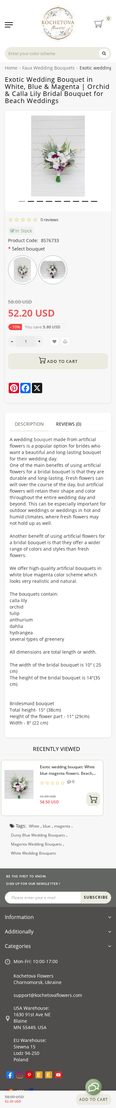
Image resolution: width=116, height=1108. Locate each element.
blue (47, 826)
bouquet (43, 439)
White (34, 826)
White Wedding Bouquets (33, 853)
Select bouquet (28, 248)
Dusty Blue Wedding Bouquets (38, 835)
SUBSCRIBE (96, 897)
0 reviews (48, 220)
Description (29, 424)
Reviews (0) (68, 424)
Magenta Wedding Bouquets (36, 844)
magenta (62, 826)
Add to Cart (93, 1099)
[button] (22, 201)
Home (11, 68)
